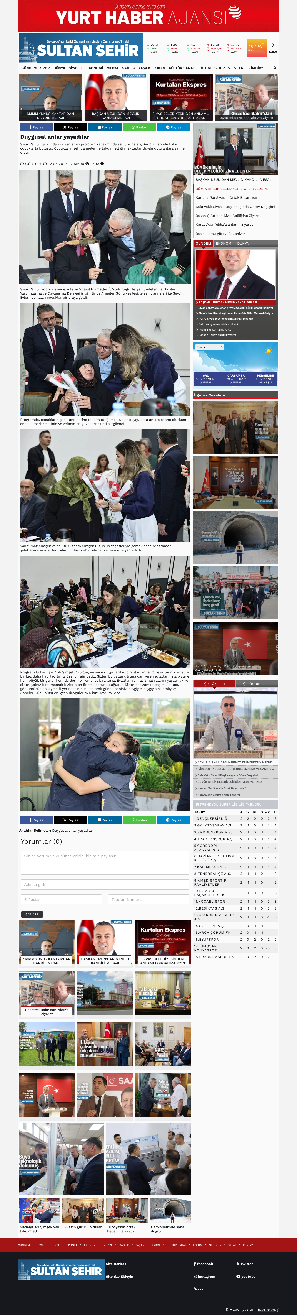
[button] (275, 68)
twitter (246, 1264)
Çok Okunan (214, 683)
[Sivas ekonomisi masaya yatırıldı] (47, 1097)
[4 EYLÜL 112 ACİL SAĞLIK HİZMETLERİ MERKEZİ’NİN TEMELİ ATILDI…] (235, 723)
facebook (204, 1264)
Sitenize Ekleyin (119, 1276)
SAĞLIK (128, 68)
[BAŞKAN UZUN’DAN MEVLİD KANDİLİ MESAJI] (105, 944)
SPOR (45, 68)
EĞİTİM (205, 68)
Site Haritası (116, 1264)
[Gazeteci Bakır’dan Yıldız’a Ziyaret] (47, 995)
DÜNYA (59, 68)
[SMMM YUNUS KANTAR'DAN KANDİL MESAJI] (47, 944)
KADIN (159, 68)
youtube (247, 1276)
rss (200, 1289)
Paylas (38, 127)
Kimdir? (256, 68)
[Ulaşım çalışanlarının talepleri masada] (105, 1046)
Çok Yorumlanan (257, 683)
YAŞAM (144, 68)
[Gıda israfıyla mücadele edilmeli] (105, 1097)
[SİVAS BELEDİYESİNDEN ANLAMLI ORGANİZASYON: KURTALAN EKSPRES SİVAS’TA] (163, 944)
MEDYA (112, 68)
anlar (72, 830)
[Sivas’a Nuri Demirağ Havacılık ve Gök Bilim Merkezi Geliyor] (47, 1046)
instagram (206, 1276)
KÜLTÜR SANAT (182, 68)
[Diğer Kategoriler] (269, 68)
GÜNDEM (29, 68)
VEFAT (239, 68)
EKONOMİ (95, 68)
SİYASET (76, 68)
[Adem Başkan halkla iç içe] (163, 1097)
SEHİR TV (222, 68)
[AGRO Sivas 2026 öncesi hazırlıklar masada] (163, 1046)
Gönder (32, 914)
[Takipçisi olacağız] (163, 995)
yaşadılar (85, 830)
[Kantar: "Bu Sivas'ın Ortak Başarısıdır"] (235, 149)
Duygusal (59, 830)
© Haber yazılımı (241, 1309)
